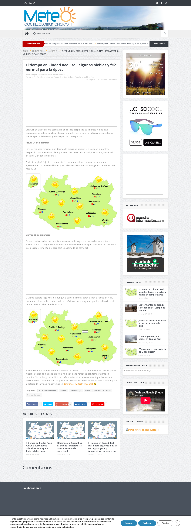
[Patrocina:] (145, 219)
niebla (87, 390)
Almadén (32, 77)
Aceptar (129, 523)
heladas (63, 390)
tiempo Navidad (33, 395)
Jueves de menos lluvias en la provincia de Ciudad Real (152, 323)
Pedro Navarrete (45, 74)
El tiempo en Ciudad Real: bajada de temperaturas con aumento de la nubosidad (70, 447)
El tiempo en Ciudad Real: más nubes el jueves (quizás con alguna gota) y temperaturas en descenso (125, 43)
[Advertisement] (71, 110)
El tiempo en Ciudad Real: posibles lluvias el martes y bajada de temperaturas (152, 292)
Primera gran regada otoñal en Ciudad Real (149, 337)
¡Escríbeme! (29, 3)
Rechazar (147, 523)
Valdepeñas (89, 77)
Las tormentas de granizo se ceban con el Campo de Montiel (151, 307)
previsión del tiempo (102, 390)
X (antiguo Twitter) (73, 383)
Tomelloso (79, 77)
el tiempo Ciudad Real (47, 390)
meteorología (76, 390)
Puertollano (69, 77)
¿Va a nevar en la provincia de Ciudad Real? (152, 350)
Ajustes (165, 523)
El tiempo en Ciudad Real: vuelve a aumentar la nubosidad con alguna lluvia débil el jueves (39, 447)
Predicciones (43, 33)
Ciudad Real (58, 77)
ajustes (69, 527)
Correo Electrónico (109, 79)
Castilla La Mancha (45, 77)
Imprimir (92, 79)
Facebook (88, 383)
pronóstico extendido (145, 92)
